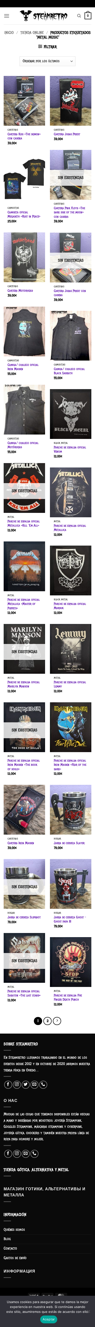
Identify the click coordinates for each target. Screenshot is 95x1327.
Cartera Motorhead (20, 291)
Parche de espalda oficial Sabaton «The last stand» (24, 993)
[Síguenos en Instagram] (17, 1085)
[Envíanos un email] (34, 1085)
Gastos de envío (15, 1257)
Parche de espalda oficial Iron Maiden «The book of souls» (24, 764)
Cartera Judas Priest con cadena (70, 293)
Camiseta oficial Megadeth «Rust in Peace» (24, 214)
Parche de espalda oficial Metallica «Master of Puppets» (24, 604)
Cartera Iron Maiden (21, 843)
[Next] (57, 1021)
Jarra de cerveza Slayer (69, 843)
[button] (7, 16)
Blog (7, 1238)
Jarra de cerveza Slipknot (24, 917)
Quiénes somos (14, 1229)
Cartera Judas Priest (67, 134)
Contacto (10, 1248)
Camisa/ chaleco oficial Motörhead (23, 445)
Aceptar (49, 1319)
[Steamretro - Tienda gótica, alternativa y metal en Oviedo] (43, 15)
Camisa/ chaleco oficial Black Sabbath (69, 371)
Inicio (9, 32)
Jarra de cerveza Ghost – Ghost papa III (70, 919)
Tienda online (32, 32)
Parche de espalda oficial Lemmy (70, 684)
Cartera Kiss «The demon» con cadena (24, 136)
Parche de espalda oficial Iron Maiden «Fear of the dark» (70, 764)
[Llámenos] (43, 1085)
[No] (88, 1313)
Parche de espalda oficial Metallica (70, 528)
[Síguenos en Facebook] (8, 1085)
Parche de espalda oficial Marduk (70, 606)
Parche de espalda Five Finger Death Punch (68, 997)
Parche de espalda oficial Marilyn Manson (24, 684)
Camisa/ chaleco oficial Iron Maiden (23, 367)
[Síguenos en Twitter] (26, 1085)
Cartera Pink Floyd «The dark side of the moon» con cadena (69, 212)
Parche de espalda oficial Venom (70, 449)
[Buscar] (79, 16)
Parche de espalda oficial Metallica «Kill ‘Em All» (24, 523)
